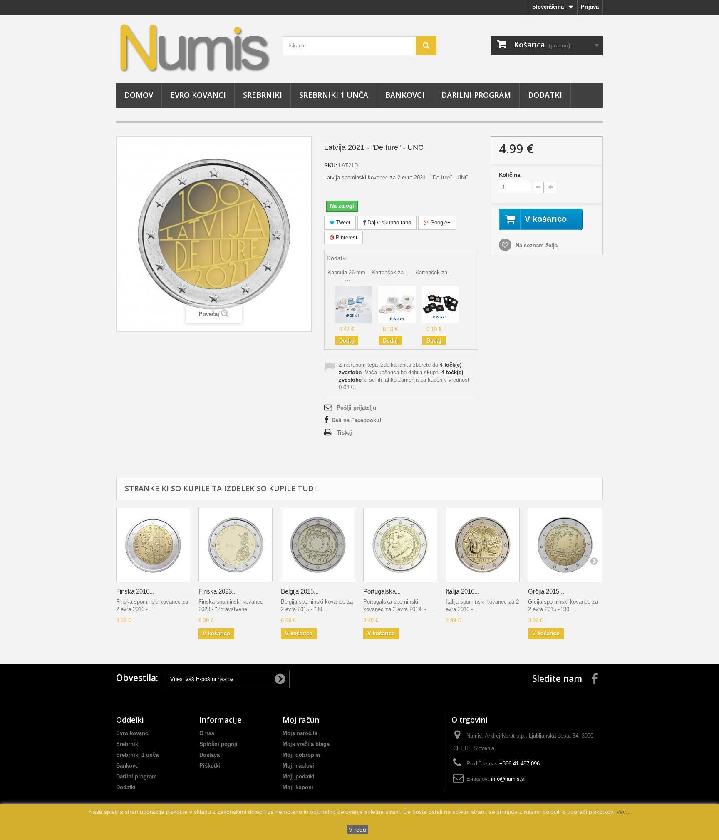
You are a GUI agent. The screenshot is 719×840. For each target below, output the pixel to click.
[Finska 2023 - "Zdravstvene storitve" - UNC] (235, 545)
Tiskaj (344, 433)
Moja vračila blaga (306, 744)
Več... (623, 811)
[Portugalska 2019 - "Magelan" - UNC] (400, 545)
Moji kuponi (298, 787)
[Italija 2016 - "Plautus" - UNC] (483, 545)
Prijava (590, 7)
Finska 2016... (135, 591)
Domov (138, 95)
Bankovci (404, 95)
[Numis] (193, 47)
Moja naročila (300, 733)
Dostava (209, 755)
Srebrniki (262, 95)
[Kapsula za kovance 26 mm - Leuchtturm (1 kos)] (353, 304)
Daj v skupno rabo (388, 222)
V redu (357, 829)
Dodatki (545, 95)
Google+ (440, 222)
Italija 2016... (462, 591)
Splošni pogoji (218, 744)
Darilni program (476, 95)
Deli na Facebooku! (356, 420)
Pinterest (345, 237)
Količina (509, 175)
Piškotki (209, 766)
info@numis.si (508, 779)
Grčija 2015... (546, 591)
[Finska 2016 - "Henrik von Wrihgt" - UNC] (153, 545)
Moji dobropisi (301, 755)
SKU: (330, 165)
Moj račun (301, 720)
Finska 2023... (217, 591)
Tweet (342, 222)
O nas (206, 733)
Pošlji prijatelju (356, 408)
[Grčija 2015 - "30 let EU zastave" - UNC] (565, 545)
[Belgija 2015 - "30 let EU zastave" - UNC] (318, 545)
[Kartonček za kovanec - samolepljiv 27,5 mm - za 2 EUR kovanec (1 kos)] (397, 304)
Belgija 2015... (300, 591)
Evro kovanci (198, 95)
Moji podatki (299, 776)
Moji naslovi (298, 766)
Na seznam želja (536, 245)
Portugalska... (382, 591)
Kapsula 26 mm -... (346, 275)
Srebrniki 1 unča (333, 95)
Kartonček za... (390, 272)
